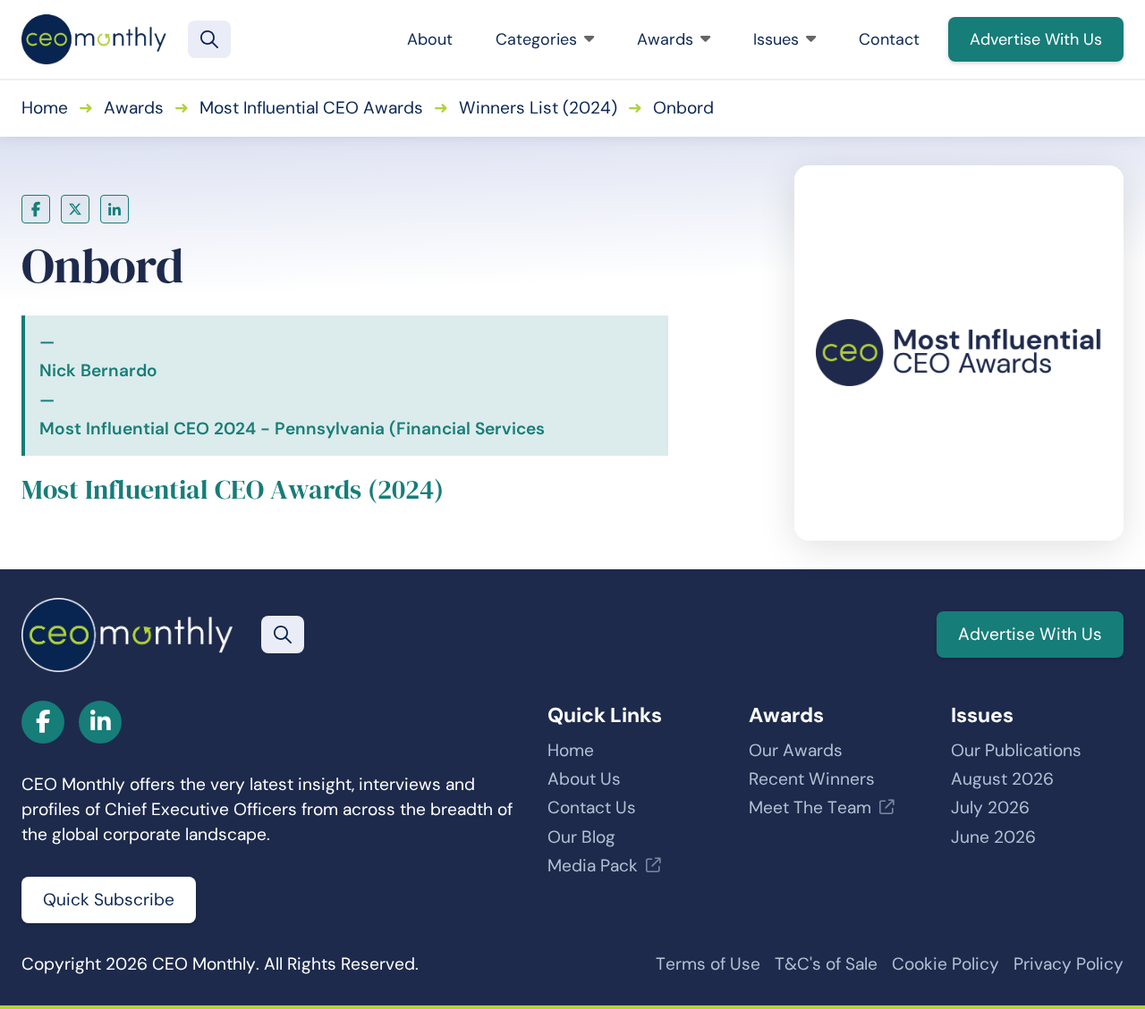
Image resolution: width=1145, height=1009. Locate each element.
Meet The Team (810, 807)
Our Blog (581, 837)
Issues (776, 39)
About (430, 39)
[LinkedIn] (114, 209)
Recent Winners (812, 779)
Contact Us (591, 807)
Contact (889, 39)
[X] (75, 209)
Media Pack (592, 865)
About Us (584, 779)
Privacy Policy (1069, 964)
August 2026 (1002, 779)
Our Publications (1016, 750)
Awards (665, 39)
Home (44, 108)
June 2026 (993, 837)
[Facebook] (35, 209)
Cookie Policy (945, 964)
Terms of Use (708, 964)
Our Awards (796, 750)
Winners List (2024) (538, 108)
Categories (536, 39)
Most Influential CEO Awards (311, 108)
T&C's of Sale (826, 964)
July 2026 (990, 807)
